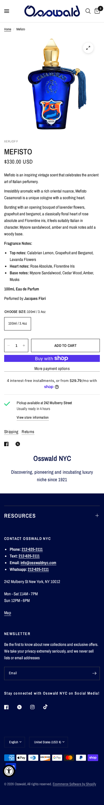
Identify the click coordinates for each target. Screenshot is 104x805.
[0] (96, 11)
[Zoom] (88, 48)
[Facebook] (10, 707)
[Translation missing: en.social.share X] (19, 444)
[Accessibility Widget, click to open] (9, 771)
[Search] (88, 11)
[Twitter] (23, 707)
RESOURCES (20, 515)
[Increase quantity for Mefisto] (24, 345)
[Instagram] (36, 707)
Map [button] (7, 612)
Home (7, 29)
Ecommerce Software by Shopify (74, 784)
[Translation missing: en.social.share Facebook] (7, 444)
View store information (33, 417)
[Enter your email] (94, 673)
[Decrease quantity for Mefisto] (8, 345)
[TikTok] (49, 707)
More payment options (52, 368)
